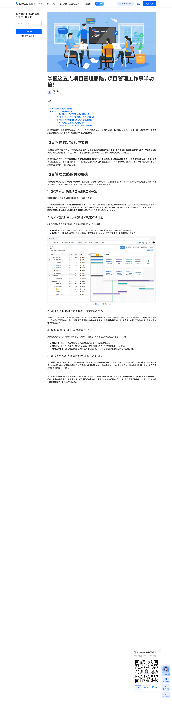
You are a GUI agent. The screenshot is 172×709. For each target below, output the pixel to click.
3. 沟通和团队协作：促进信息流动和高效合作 (75, 120)
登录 (139, 4)
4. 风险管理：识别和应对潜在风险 (71, 123)
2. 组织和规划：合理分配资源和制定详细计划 (75, 117)
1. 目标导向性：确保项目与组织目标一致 (73, 114)
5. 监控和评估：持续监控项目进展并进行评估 (75, 125)
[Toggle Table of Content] (49, 106)
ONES (97, 304)
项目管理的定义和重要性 (62, 109)
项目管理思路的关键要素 (62, 111)
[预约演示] (166, 693)
